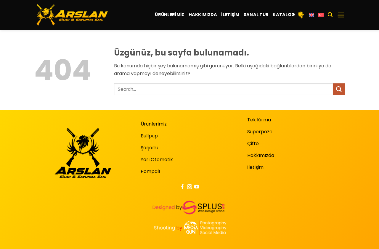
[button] (330, 14)
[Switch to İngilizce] (311, 15)
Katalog (284, 15)
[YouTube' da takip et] (196, 187)
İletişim (230, 15)
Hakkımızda (203, 15)
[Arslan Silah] (71, 15)
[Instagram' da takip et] (189, 187)
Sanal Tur (256, 15)
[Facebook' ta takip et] (182, 187)
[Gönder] (339, 89)
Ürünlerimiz (169, 15)
